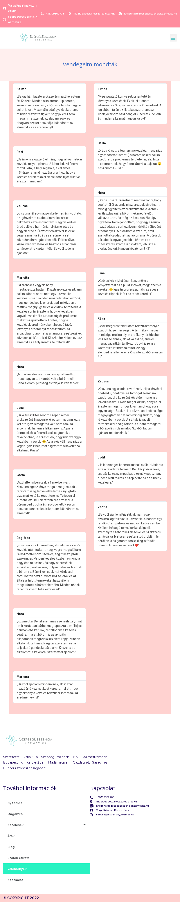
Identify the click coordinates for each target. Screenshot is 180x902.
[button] (173, 38)
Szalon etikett (18, 858)
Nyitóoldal (15, 803)
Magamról (15, 814)
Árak (10, 836)
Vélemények (17, 869)
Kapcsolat (15, 880)
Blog (11, 847)
